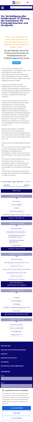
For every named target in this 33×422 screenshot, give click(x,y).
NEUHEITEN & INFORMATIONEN (17, 314)
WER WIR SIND (6, 346)
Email (2, 376)
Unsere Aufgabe (16, 204)
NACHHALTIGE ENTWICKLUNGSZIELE (13, 350)
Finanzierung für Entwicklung (16, 279)
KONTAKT (4, 354)
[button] (2, 7)
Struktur (16, 208)
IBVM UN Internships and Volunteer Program (16, 214)
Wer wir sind (16, 201)
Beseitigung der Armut (16, 266)
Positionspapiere (16, 301)
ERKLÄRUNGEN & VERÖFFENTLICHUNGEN (16, 284)
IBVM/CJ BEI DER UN (16, 218)
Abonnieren (16, 311)
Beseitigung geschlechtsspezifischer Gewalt (16, 262)
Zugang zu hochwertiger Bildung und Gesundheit (16, 269)
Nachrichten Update (16, 324)
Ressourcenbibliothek (16, 328)
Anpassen (16, 413)
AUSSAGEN (5, 362)
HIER (9, 125)
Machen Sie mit (15, 335)
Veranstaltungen (16, 331)
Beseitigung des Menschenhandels (16, 272)
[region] (16, 405)
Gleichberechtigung (16, 259)
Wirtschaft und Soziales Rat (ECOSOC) (16, 241)
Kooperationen (16, 245)
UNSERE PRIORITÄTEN (16, 249)
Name (2, 383)
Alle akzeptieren (16, 408)
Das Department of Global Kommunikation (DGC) (16, 236)
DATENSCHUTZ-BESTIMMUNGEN (12, 366)
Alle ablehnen (16, 418)
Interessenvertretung (16, 211)
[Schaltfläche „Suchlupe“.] (31, 7)
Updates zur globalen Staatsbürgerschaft (16, 307)
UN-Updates (16, 304)
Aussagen (16, 297)
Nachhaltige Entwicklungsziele (15, 232)
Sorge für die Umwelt (16, 276)
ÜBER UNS (16, 191)
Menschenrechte (16, 228)
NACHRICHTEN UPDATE (9, 358)
